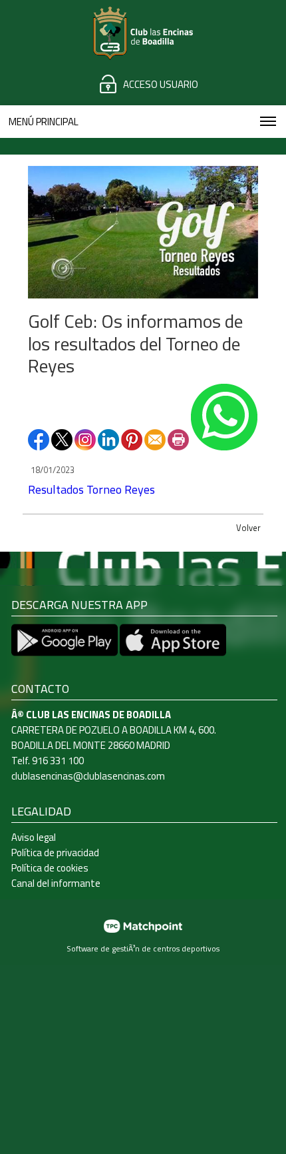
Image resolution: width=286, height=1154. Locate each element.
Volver (248, 527)
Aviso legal (33, 837)
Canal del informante (55, 883)
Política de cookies (49, 867)
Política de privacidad (55, 852)
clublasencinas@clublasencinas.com (88, 776)
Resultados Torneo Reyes (91, 489)
